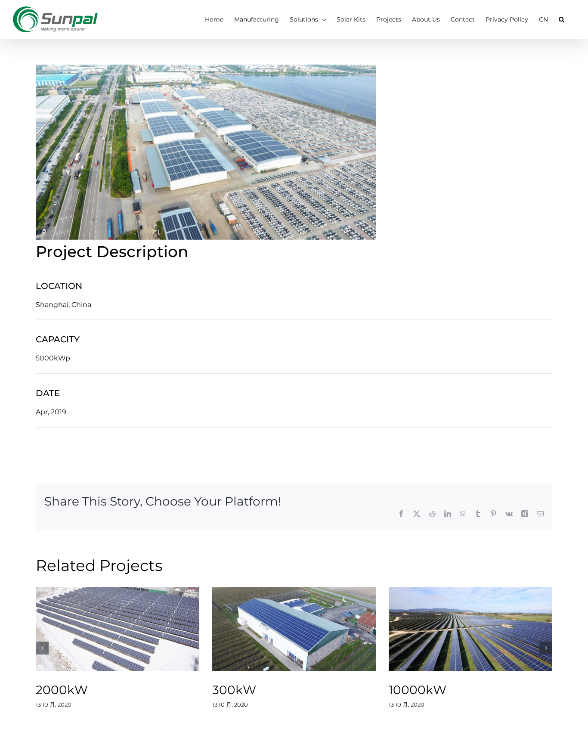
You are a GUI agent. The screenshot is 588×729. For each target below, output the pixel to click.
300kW (283, 628)
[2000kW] (117, 629)
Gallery (128, 628)
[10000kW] (470, 629)
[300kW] (294, 629)
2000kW (107, 628)
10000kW (459, 628)
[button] (561, 19)
